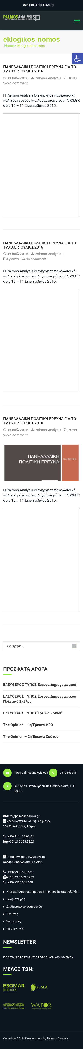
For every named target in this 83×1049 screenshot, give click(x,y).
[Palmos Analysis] (21, 18)
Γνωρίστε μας (15, 899)
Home (9, 46)
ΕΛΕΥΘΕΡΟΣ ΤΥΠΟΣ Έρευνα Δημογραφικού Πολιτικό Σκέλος (39, 699)
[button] (77, 58)
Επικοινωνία (15, 929)
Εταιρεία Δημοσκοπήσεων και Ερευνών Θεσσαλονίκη (42, 891)
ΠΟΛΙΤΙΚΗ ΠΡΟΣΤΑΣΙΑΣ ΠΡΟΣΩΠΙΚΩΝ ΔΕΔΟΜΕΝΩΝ (38, 957)
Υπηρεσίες (13, 921)
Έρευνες (12, 914)
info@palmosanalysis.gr (40, 4)
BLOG (72, 78)
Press (72, 430)
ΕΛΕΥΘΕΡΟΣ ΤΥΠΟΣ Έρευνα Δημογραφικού (39, 684)
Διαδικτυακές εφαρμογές (24, 906)
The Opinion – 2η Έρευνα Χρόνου (30, 736)
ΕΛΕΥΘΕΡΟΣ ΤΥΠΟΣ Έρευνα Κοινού (32, 713)
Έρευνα (13, 259)
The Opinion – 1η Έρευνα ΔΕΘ (28, 725)
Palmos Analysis (48, 78)
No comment (17, 83)
